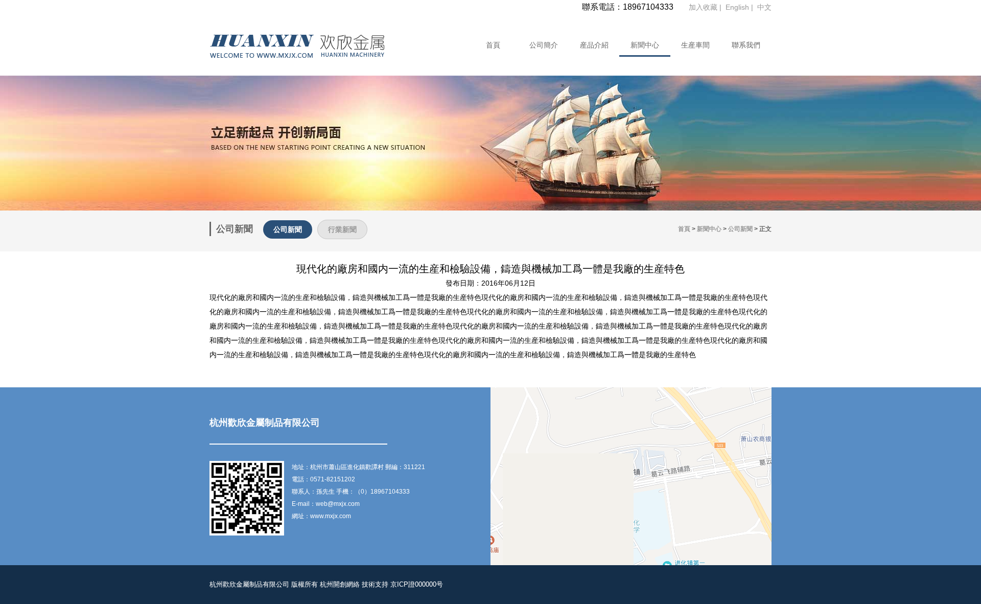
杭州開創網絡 (340, 584)
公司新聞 (287, 229)
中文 (764, 7)
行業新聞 (342, 229)
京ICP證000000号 (416, 584)
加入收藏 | (706, 7)
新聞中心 (644, 45)
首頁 (493, 45)
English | (740, 7)
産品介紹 (594, 45)
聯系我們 (746, 45)
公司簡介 (543, 45)
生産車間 (695, 45)
